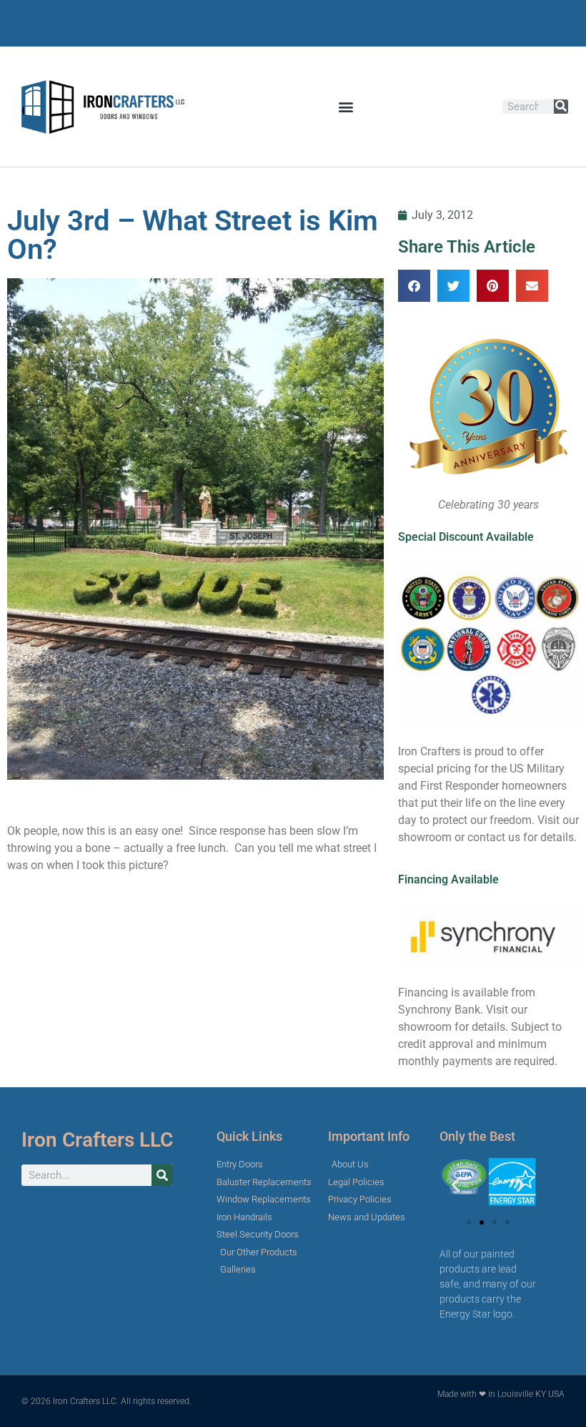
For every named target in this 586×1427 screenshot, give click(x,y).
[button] (345, 106)
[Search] (561, 106)
